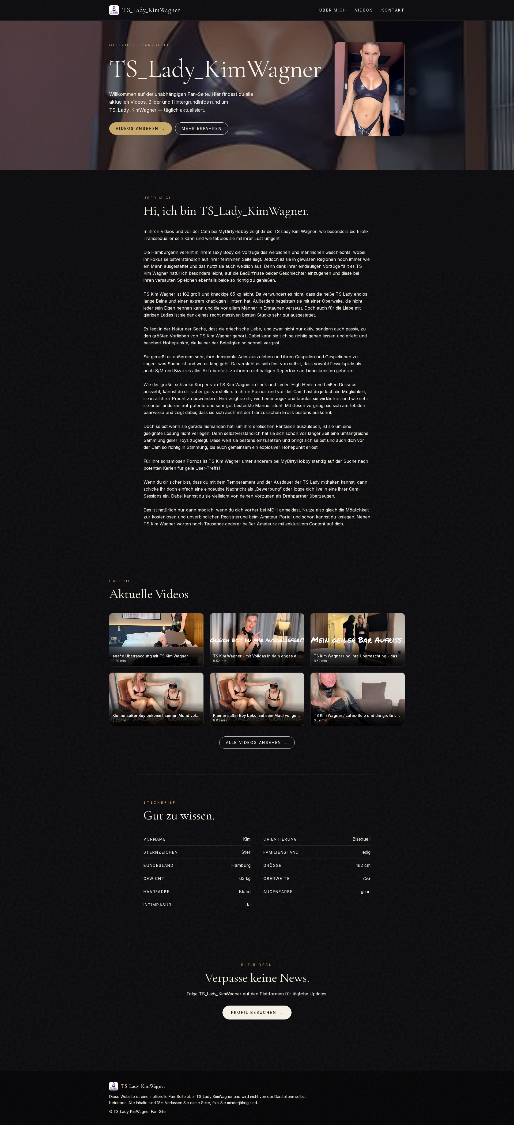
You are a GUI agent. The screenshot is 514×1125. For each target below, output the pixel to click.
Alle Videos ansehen (257, 742)
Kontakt (393, 10)
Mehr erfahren (202, 128)
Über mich (332, 10)
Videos (364, 10)
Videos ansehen (140, 128)
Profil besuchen (257, 1012)
